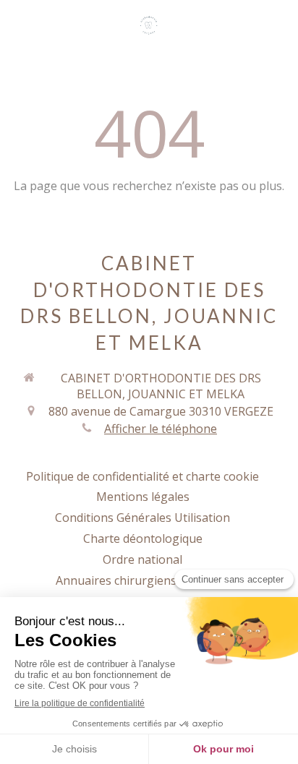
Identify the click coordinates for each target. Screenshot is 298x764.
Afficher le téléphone (160, 429)
